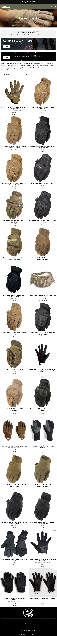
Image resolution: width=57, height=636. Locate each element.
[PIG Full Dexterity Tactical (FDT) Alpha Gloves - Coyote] (43, 376)
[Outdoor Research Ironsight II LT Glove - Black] (13, 605)
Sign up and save (28, 627)
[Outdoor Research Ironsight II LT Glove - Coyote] (15, 605)
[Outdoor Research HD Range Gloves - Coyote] (13, 451)
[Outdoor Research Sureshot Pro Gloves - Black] (41, 453)
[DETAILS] (28, 44)
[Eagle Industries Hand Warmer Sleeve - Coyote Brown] (42, 300)
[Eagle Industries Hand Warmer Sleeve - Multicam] (39, 300)
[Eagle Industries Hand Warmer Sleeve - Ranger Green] (44, 300)
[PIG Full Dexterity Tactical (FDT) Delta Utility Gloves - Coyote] (16, 114)
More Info (28, 620)
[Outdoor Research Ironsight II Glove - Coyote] (43, 603)
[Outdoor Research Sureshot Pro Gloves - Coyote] (43, 453)
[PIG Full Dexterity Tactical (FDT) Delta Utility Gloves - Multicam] (12, 114)
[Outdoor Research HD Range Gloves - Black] (15, 451)
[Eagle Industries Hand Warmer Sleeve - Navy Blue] (46, 300)
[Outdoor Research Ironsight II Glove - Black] (41, 603)
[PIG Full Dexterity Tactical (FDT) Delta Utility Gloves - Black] (14, 114)
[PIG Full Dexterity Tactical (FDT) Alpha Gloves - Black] (41, 376)
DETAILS (6, 57)
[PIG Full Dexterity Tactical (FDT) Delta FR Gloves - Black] (41, 566)
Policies (28, 623)
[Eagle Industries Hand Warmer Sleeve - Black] (41, 300)
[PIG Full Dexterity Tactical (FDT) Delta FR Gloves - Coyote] (43, 566)
